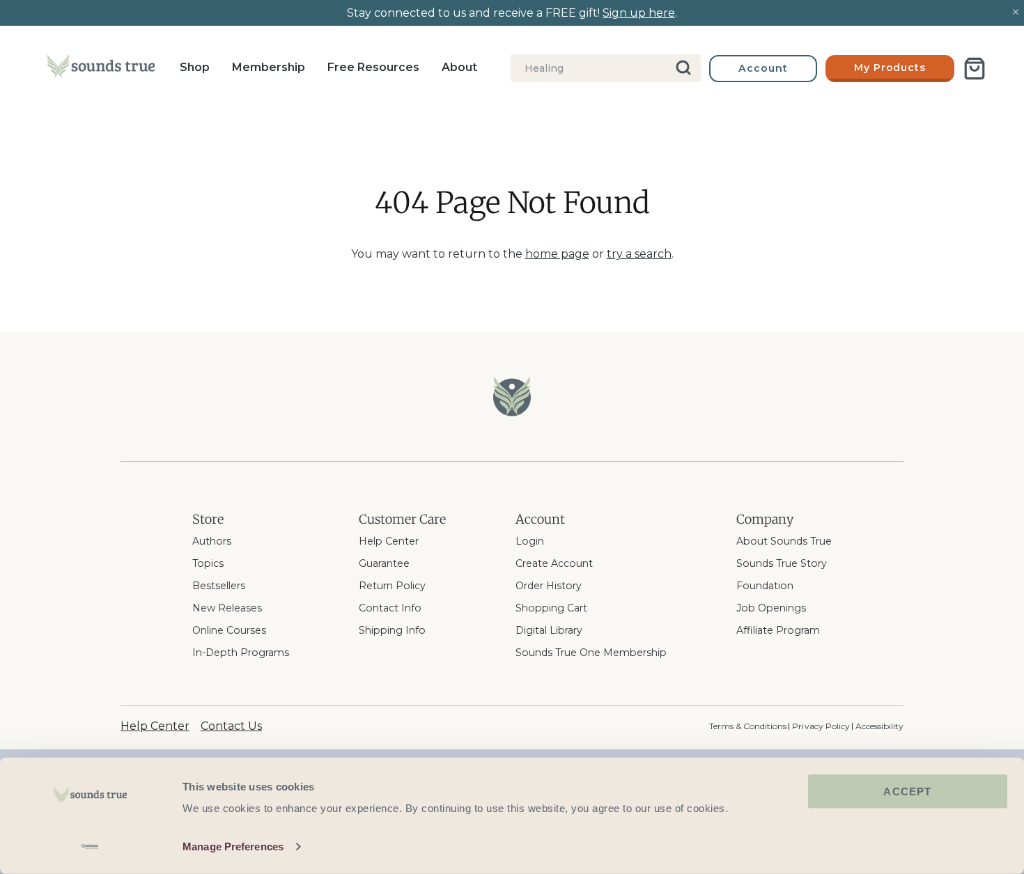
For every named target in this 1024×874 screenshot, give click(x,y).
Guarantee (384, 563)
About (459, 67)
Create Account (554, 563)
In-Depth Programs (240, 652)
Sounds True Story (781, 563)
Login (529, 541)
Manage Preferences (233, 846)
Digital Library (548, 630)
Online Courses (229, 630)
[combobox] (606, 68)
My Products (890, 67)
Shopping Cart (551, 608)
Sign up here (639, 12)
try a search (639, 253)
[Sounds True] (101, 69)
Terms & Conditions (747, 726)
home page (557, 253)
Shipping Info (392, 630)
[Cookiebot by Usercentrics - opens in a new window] (90, 846)
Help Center (389, 541)
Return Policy (392, 585)
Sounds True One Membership (591, 652)
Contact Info (390, 608)
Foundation (764, 585)
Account (763, 68)
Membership (268, 67)
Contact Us (231, 726)
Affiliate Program (778, 630)
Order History (548, 585)
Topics (208, 563)
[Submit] (684, 68)
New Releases (227, 608)
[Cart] (974, 68)
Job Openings (771, 608)
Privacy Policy (820, 726)
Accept (907, 791)
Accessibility (879, 726)
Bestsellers (218, 585)
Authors (211, 541)
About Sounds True (784, 541)
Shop (195, 67)
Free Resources (373, 67)
